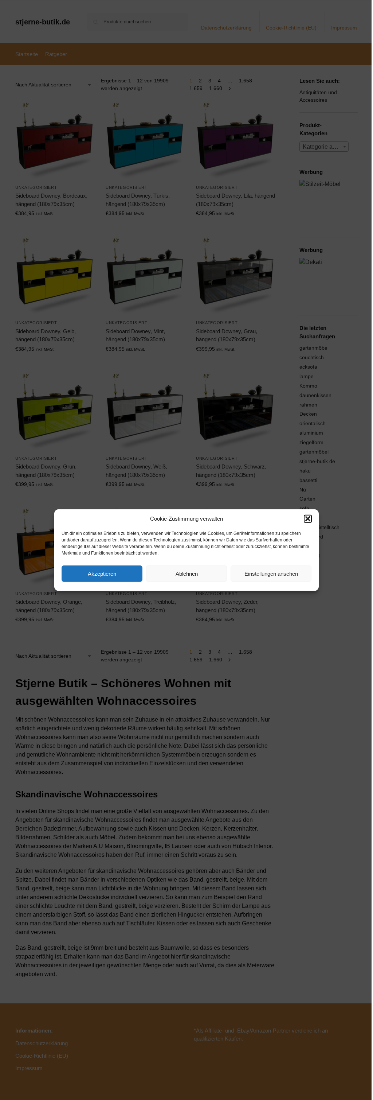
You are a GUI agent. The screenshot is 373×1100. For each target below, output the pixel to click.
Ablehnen (187, 573)
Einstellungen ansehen (271, 573)
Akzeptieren (102, 573)
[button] (307, 518)
